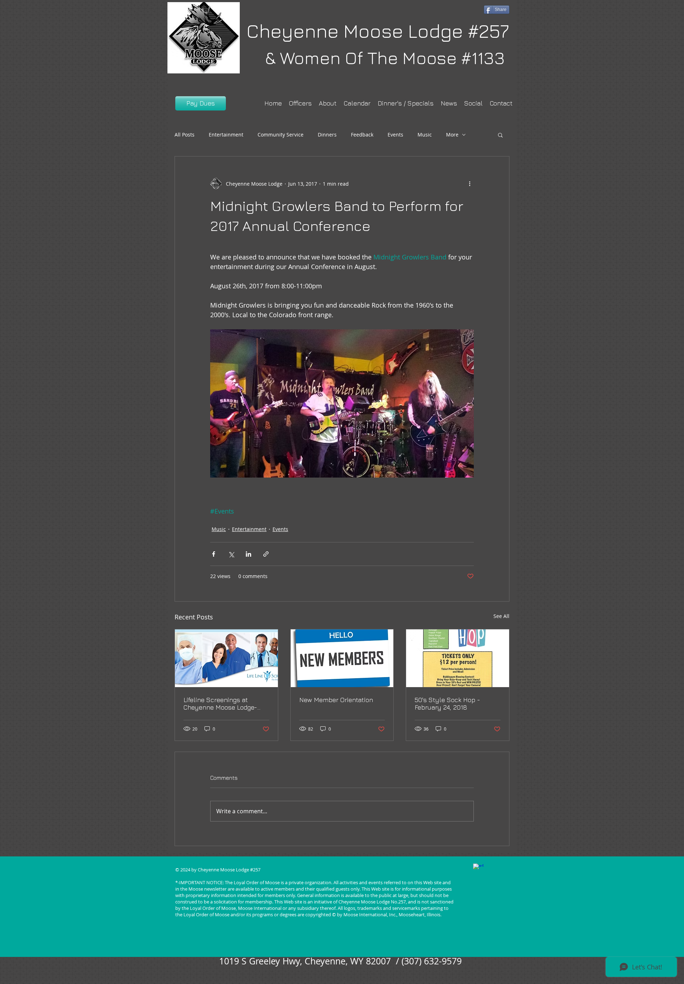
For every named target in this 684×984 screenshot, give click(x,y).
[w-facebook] (478, 869)
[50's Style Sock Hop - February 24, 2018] (457, 658)
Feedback (362, 134)
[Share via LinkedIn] (248, 554)
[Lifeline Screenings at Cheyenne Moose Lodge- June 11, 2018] (226, 658)
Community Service (281, 134)
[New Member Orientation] (342, 658)
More (452, 134)
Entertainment (226, 134)
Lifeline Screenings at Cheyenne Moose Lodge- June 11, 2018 (220, 703)
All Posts (185, 134)
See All (501, 616)
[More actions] (469, 183)
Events (395, 134)
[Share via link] (266, 554)
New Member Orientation (336, 700)
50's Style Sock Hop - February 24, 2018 (447, 703)
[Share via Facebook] (213, 554)
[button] (500, 135)
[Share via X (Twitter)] (231, 554)
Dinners (327, 134)
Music (425, 134)
